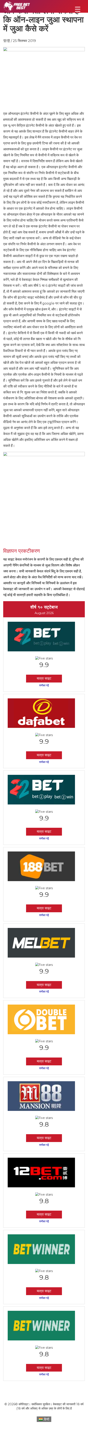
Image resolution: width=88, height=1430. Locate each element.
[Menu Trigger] (78, 9)
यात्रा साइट (44, 678)
